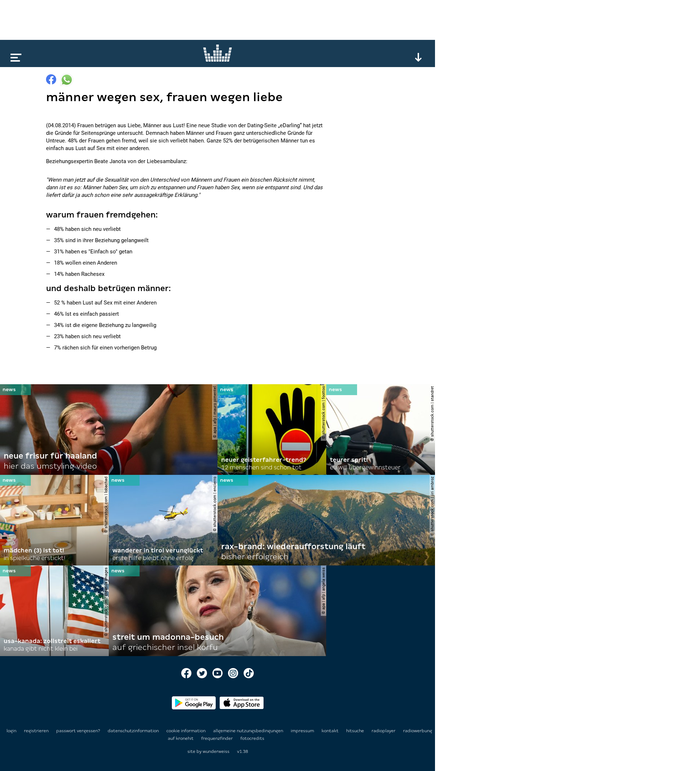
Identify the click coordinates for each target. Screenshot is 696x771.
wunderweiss (216, 751)
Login (11, 730)
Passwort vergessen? (78, 730)
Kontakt (331, 730)
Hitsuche (355, 730)
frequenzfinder (217, 738)
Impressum (303, 730)
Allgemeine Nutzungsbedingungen (248, 730)
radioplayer (384, 730)
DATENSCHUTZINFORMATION (134, 730)
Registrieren (36, 730)
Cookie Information (186, 730)
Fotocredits (252, 738)
